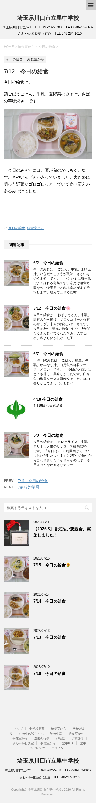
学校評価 (77, 738)
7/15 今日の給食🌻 (52, 565)
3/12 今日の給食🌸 (52, 308)
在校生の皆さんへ (31, 733)
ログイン (57, 748)
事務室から (48, 743)
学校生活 (56, 733)
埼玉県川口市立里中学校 (48, 18)
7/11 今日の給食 (33, 481)
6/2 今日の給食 (48, 263)
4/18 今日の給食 (48, 399)
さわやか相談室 (23, 743)
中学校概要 (37, 728)
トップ (18, 728)
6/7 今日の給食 (48, 354)
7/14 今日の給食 (49, 601)
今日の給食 (16, 228)
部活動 (60, 738)
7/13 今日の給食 (49, 637)
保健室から (20, 738)
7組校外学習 (28, 487)
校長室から (58, 728)
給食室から (35, 228)
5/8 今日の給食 (48, 435)
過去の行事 (41, 738)
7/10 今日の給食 (49, 673)
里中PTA (68, 743)
